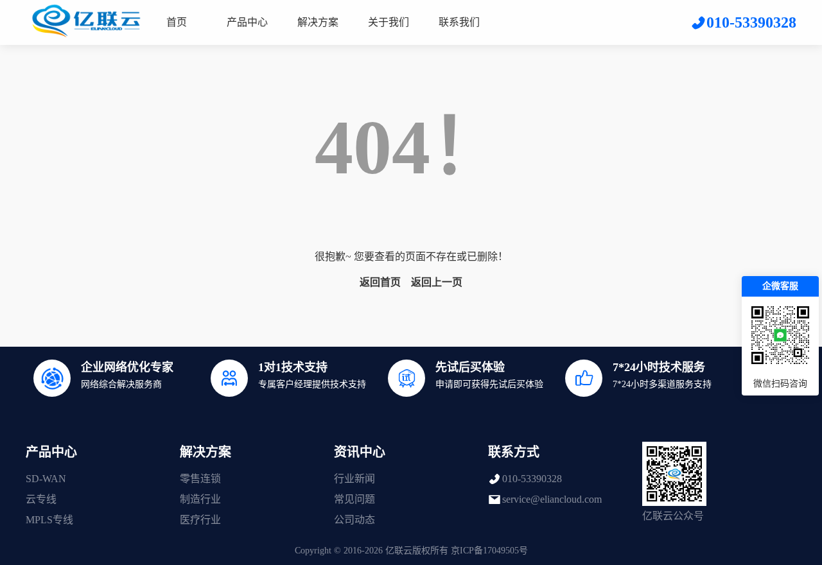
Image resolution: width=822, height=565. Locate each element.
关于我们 (388, 22)
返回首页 (380, 282)
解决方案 (317, 22)
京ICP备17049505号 (489, 550)
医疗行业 (200, 519)
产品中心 (247, 22)
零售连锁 (200, 478)
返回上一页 (436, 282)
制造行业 (200, 499)
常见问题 (354, 499)
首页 (176, 22)
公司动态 (354, 519)
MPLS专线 (49, 519)
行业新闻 (354, 478)
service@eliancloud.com (552, 499)
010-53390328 (532, 478)
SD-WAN (46, 478)
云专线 (41, 499)
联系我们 (459, 22)
